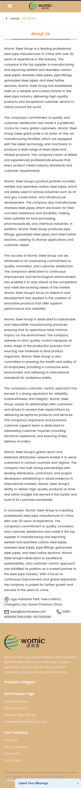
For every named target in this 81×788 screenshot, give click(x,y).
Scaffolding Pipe (16, 701)
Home (14, 18)
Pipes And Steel (15, 708)
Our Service (12, 760)
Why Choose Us (16, 747)
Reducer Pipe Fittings (20, 715)
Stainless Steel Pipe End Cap (25, 722)
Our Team (11, 753)
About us (11, 740)
